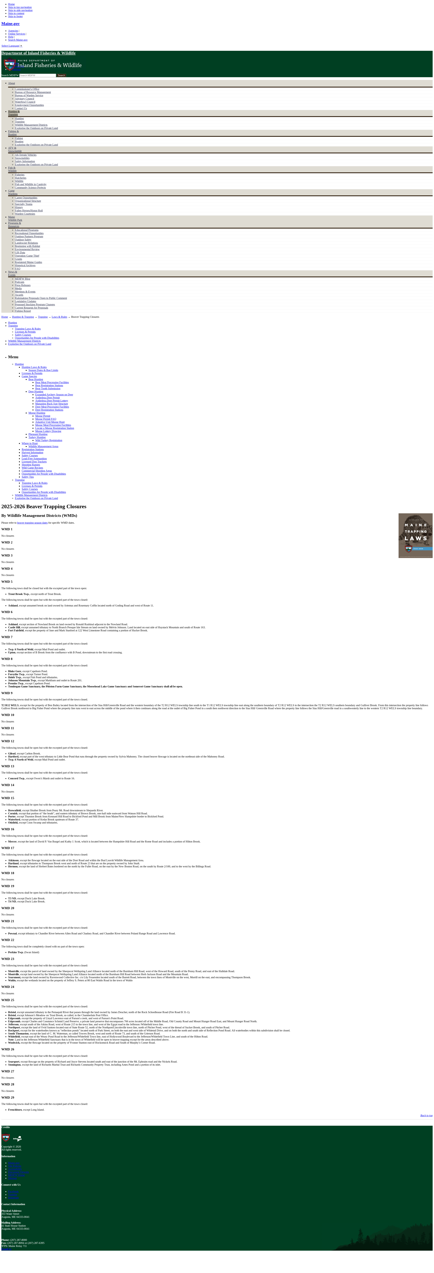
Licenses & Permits (25, 331)
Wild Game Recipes (32, 467)
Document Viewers (18, 1172)
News (11, 60)
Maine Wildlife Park (15, 218)
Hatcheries (20, 177)
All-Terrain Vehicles (25, 154)
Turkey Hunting (37, 437)
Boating (19, 141)
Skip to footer (15, 16)
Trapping (20, 121)
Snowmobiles (22, 158)
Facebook (13, 1191)
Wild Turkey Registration (48, 440)
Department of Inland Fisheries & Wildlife (38, 53)
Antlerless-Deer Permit (47, 397)
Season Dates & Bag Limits (43, 370)
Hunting (19, 118)
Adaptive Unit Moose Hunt (50, 422)
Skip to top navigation (20, 7)
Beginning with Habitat (27, 246)
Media (18, 288)
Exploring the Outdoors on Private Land (36, 128)
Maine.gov (10, 23)
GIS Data (20, 252)
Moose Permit (42, 415)
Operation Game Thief (27, 255)
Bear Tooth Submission (47, 388)
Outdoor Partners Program (29, 236)
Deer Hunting (35, 391)
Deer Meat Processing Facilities (52, 406)
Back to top (426, 1115)
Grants (18, 259)
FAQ (17, 268)
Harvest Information (32, 452)
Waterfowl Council (25, 101)
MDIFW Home (16, 1175)
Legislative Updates (25, 301)
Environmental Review (27, 249)
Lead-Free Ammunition (34, 458)
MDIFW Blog (22, 278)
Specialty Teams (23, 204)
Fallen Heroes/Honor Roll (29, 210)
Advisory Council (24, 98)
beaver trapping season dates (32, 522)
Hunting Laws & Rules (34, 367)
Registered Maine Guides (28, 262)
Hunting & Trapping (14, 113)
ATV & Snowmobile (15, 149)
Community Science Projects (30, 187)
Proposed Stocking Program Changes (35, 304)
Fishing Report (23, 310)
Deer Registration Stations (49, 409)
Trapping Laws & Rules (28, 328)
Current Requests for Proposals (31, 307)
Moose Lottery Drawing (48, 431)
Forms (15, 63)
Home (11, 4)
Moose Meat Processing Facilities (53, 425)
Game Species (29, 376)
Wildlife (19, 181)
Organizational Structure (28, 200)
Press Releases (23, 285)
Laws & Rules (59, 316)
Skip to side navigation (20, 10)
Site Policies (14, 1165)
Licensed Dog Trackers (34, 461)
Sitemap (16, 69)
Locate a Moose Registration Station (54, 428)
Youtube (12, 1194)
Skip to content (16, 13)
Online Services (16, 33)
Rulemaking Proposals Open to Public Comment (41, 298)
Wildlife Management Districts (31, 124)
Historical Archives (25, 265)
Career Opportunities (26, 197)
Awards (19, 294)
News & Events (12, 273)
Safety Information (25, 161)
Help (10, 36)
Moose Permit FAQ (45, 419)
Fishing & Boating (13, 133)
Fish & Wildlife (12, 169)
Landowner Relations (26, 242)
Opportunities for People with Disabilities (37, 337)
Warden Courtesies (25, 213)
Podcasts (19, 282)
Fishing (19, 138)
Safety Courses (23, 334)
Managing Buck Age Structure (51, 403)
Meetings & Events (25, 291)
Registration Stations (33, 449)
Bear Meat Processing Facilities (52, 382)
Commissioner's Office (27, 89)
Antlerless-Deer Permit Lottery (51, 400)
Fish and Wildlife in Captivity (30, 184)
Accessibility (15, 1169)
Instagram (13, 1197)
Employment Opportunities (29, 105)
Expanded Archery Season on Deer (54, 394)
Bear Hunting (35, 379)
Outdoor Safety (23, 239)
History (19, 207)
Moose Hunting (36, 412)
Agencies (13, 30)
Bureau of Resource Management (33, 92)
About (11, 83)
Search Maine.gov (18, 39)
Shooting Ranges (31, 464)
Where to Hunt (30, 443)
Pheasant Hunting (37, 434)
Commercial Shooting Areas (37, 470)
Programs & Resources (14, 225)
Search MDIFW (10, 75)
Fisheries (19, 174)
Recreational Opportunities (29, 233)
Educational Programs (26, 230)
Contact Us (18, 66)
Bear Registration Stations (49, 385)
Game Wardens (12, 192)
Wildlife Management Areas (43, 446)
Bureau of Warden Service (29, 95)
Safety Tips (28, 476)
